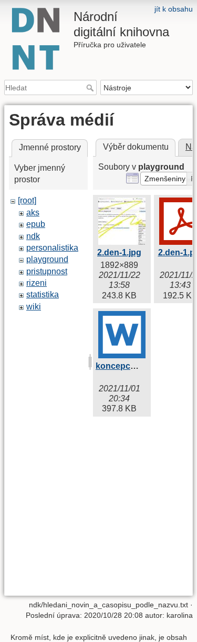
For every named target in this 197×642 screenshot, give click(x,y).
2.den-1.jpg (119, 252)
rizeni (36, 282)
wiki (33, 306)
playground (47, 259)
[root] (27, 200)
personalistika (52, 247)
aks (32, 212)
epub (35, 224)
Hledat (91, 87)
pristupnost (46, 271)
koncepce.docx (126, 365)
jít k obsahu (173, 9)
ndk (33, 236)
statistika (42, 294)
